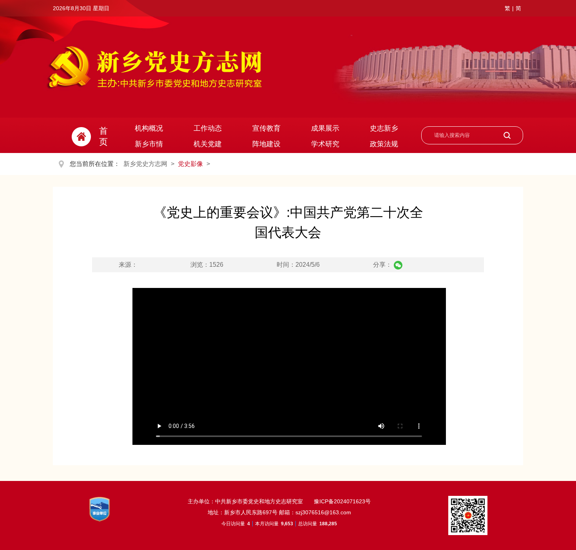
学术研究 (325, 144)
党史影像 (190, 163)
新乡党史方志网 (145, 163)
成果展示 (325, 128)
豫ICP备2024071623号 (341, 501)
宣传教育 (266, 128)
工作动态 (208, 128)
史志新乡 (384, 128)
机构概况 (149, 128)
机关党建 (208, 144)
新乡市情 (149, 144)
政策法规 (384, 144)
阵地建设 (266, 144)
